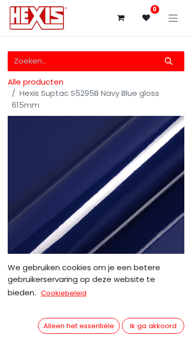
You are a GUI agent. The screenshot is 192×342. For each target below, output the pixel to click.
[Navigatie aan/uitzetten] (173, 17)
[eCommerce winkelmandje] (121, 18)
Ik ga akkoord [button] (153, 326)
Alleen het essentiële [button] (79, 326)
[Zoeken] (169, 61)
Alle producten (35, 81)
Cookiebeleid (64, 293)
